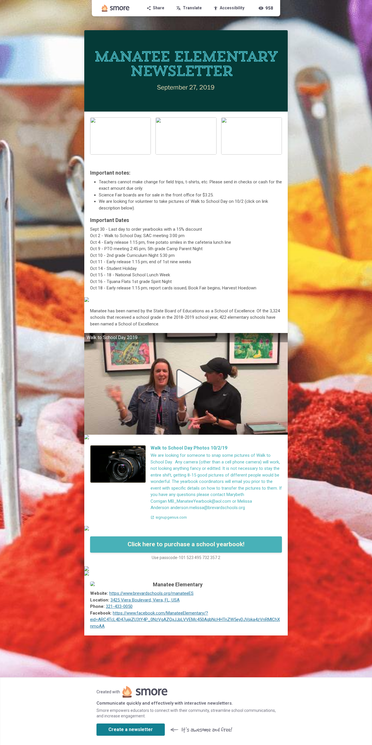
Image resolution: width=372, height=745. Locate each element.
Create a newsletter (130, 729)
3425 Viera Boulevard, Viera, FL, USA (145, 600)
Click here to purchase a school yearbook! (186, 544)
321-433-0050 (119, 606)
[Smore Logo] (116, 8)
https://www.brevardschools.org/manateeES (151, 593)
